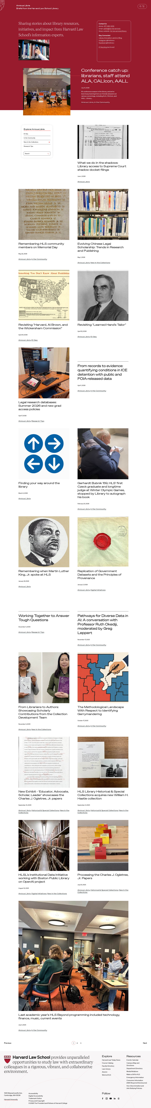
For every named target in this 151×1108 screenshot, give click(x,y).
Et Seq (26, 134)
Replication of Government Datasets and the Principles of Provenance (99, 574)
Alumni (104, 1072)
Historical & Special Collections (45, 810)
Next (145, 1043)
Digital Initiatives (97, 590)
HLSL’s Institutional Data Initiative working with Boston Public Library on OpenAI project (43, 878)
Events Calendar (132, 1060)
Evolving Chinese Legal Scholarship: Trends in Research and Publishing (101, 247)
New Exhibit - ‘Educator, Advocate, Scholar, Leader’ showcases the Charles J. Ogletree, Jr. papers (43, 795)
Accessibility (33, 1093)
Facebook (102, 43)
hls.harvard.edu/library (118, 31)
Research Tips (28, 146)
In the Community (102, 102)
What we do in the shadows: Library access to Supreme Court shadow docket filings (102, 166)
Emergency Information (135, 1077)
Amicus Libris (87, 102)
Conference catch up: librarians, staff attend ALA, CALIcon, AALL (105, 75)
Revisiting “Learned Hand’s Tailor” (102, 324)
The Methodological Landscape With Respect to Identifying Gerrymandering (101, 710)
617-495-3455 (109, 26)
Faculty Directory (108, 1066)
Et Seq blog (103, 47)
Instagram (102, 40)
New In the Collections (31, 142)
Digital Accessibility (36, 1096)
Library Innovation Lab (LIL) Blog (110, 38)
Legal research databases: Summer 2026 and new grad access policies (39, 406)
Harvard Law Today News (111, 1060)
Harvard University (11, 1099)
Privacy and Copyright (36, 1101)
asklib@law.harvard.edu (111, 29)
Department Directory (134, 1068)
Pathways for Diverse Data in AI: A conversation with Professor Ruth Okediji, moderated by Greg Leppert (103, 624)
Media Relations (132, 1071)
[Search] (48, 154)
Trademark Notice (35, 1098)
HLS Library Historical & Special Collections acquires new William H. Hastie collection (103, 795)
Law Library (106, 1069)
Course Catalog (107, 1063)
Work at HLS (106, 1075)
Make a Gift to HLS (133, 1074)
